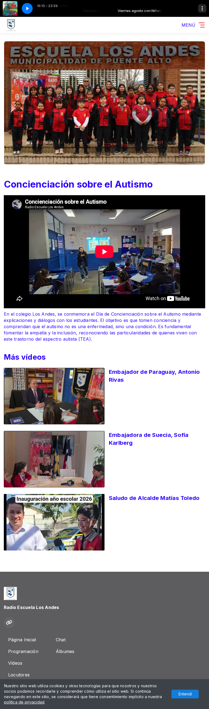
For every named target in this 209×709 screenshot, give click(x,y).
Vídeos (15, 663)
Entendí (185, 694)
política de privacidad (24, 702)
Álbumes (65, 651)
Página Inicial (22, 639)
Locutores (19, 674)
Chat (61, 639)
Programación (23, 651)
